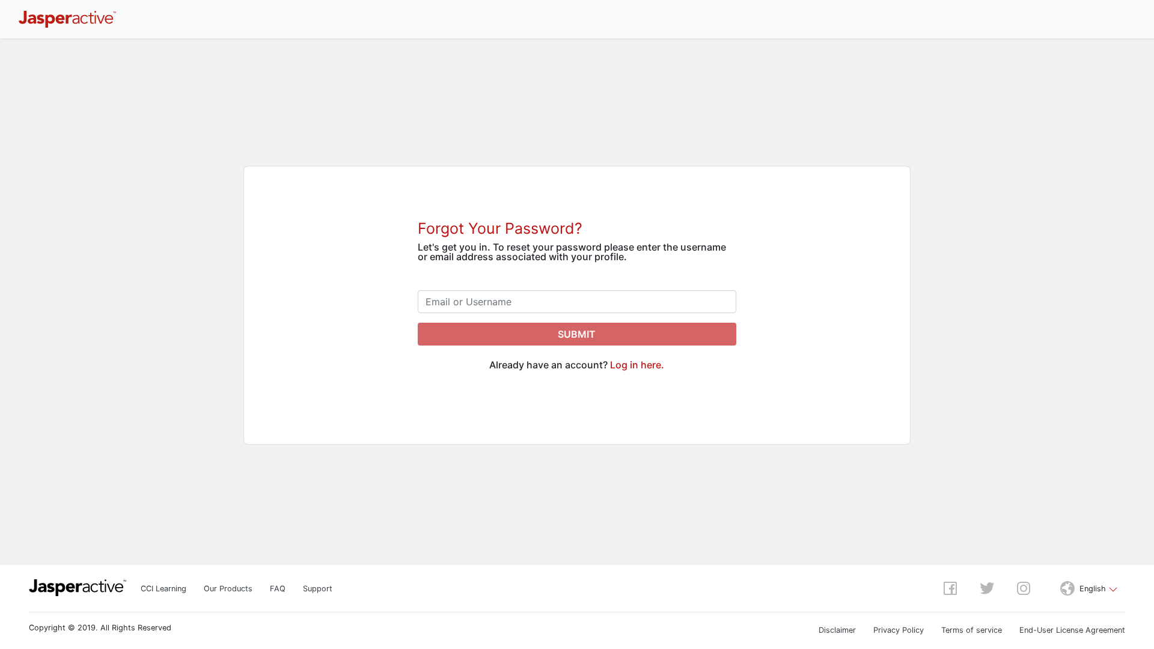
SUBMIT (577, 334)
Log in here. (637, 365)
